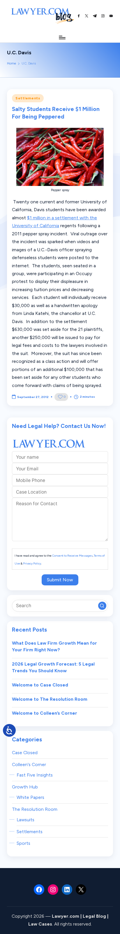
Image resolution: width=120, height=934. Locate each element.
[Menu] (62, 37)
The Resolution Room (34, 809)
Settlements (27, 98)
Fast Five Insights (35, 775)
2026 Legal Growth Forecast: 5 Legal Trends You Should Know (53, 667)
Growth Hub (25, 787)
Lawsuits (25, 819)
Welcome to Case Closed (40, 685)
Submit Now (60, 579)
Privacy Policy (32, 563)
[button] (102, 606)
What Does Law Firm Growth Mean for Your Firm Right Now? (54, 646)
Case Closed (25, 752)
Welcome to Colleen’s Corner (44, 713)
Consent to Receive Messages (72, 555)
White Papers (30, 797)
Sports (23, 843)
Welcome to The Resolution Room (49, 699)
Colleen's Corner (29, 764)
